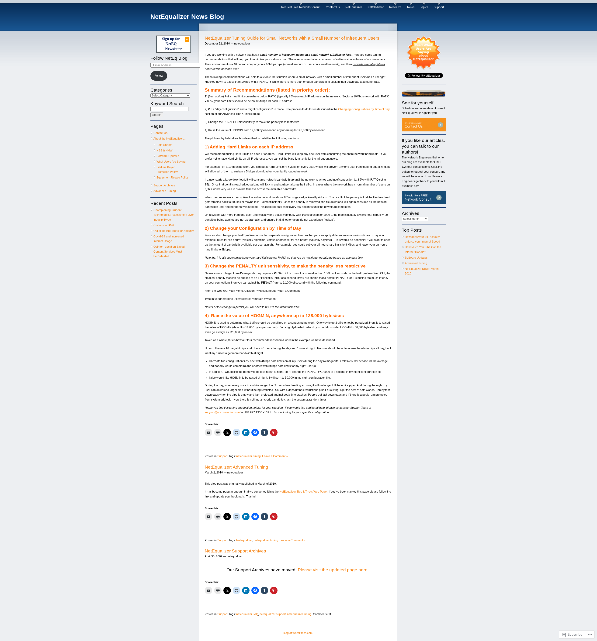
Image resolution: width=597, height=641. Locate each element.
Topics (424, 7)
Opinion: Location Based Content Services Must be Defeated (169, 251)
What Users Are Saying (171, 161)
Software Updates (167, 156)
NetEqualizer (353, 7)
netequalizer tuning (248, 456)
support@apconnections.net (222, 412)
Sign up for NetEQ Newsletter (172, 44)
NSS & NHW (164, 150)
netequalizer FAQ (247, 614)
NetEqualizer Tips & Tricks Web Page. (303, 491)
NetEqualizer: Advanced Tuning (236, 467)
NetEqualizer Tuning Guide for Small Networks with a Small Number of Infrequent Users (292, 38)
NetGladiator (376, 7)
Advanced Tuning (164, 191)
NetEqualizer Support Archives (235, 550)
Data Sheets (164, 145)
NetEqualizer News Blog (187, 16)
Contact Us (333, 7)
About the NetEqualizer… (169, 138)
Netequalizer (244, 540)
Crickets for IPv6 (163, 225)
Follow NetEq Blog (168, 58)
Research (395, 7)
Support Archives (164, 185)
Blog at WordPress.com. (298, 633)
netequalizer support (273, 614)
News (410, 7)
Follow (159, 75)
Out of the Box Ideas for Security (173, 231)
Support (439, 7)
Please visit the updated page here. (334, 569)
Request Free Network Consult (300, 7)
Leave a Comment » (275, 456)
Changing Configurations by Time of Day (364, 109)
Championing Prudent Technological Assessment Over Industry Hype (173, 215)
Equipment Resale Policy (172, 177)
